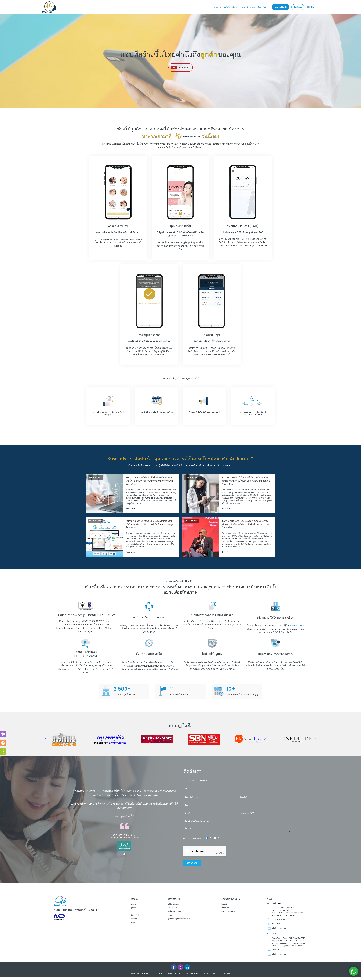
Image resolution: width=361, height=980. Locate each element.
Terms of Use (205, 973)
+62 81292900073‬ (279, 949)
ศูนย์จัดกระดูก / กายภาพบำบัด (179, 918)
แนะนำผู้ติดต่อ (280, 7)
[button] (180, 67)
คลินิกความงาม (173, 904)
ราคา (252, 7)
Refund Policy (225, 973)
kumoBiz (224, 904)
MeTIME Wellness (228, 911)
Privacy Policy (215, 973)
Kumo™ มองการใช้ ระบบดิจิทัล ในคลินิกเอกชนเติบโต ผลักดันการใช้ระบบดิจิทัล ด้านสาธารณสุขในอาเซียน (246, 481)
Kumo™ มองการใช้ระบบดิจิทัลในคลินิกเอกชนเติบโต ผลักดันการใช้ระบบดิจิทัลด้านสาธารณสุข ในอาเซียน (149, 524)
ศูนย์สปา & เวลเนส (174, 911)
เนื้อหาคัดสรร (263, 7)
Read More (130, 508)
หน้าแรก (217, 7)
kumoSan (225, 907)
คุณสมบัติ (244, 7)
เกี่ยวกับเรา (135, 918)
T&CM (170, 915)
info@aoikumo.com (280, 928)
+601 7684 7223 (278, 923)
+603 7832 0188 (278, 919)
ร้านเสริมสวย (172, 907)
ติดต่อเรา (298, 7)
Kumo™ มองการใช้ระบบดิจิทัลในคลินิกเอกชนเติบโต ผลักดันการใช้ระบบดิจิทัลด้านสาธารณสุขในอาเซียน (149, 481)
